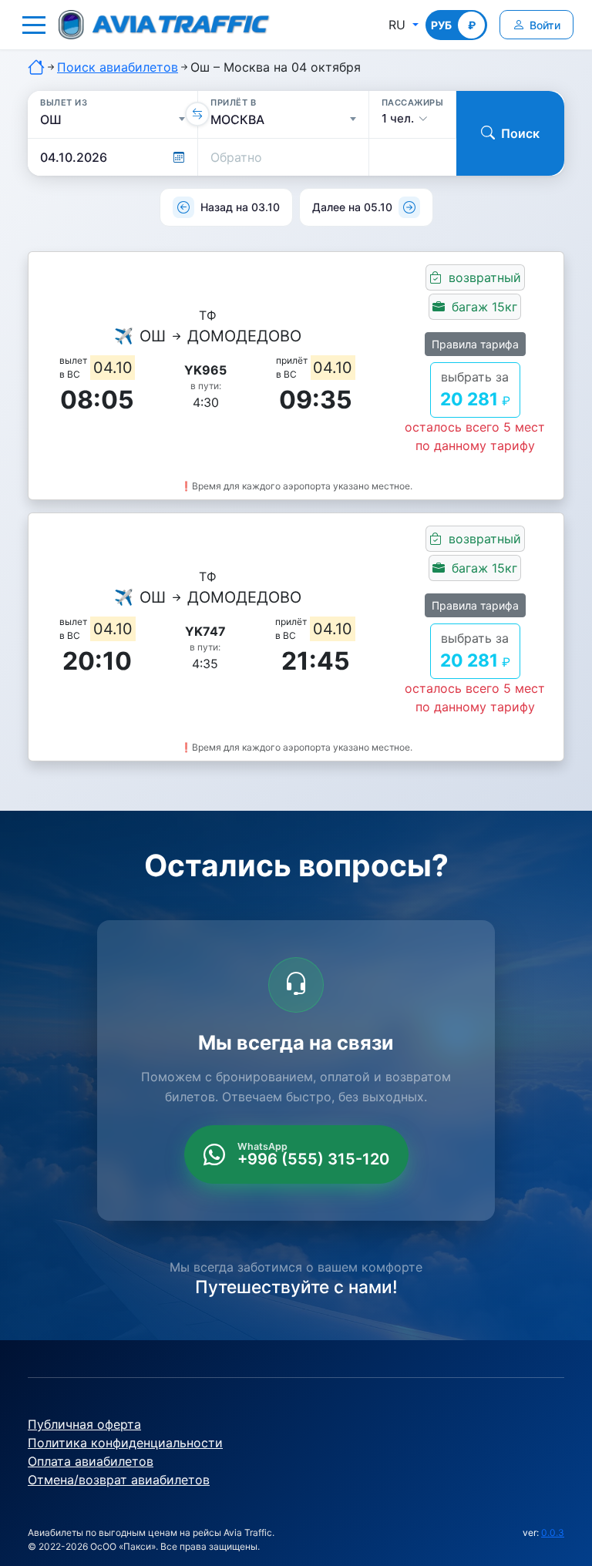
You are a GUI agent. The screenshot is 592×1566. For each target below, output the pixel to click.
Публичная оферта (84, 1424)
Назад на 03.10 (240, 206)
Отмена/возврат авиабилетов (119, 1479)
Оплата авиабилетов (90, 1461)
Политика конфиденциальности (125, 1442)
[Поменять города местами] (197, 114)
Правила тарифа (475, 344)
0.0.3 (552, 1532)
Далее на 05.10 (352, 206)
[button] (33, 24)
